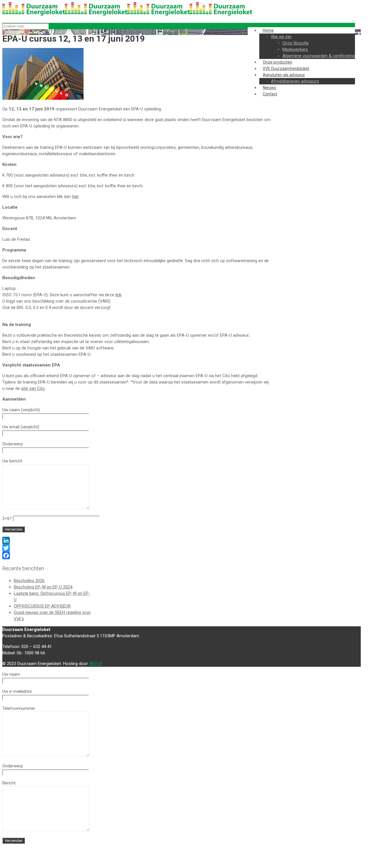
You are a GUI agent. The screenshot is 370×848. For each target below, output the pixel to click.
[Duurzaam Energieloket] (127, 14)
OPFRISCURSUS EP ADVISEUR (42, 606)
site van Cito (33, 388)
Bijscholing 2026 (29, 580)
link (118, 294)
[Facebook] (136, 555)
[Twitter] (136, 548)
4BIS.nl (95, 663)
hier (75, 196)
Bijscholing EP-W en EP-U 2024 (43, 587)
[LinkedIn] (136, 540)
